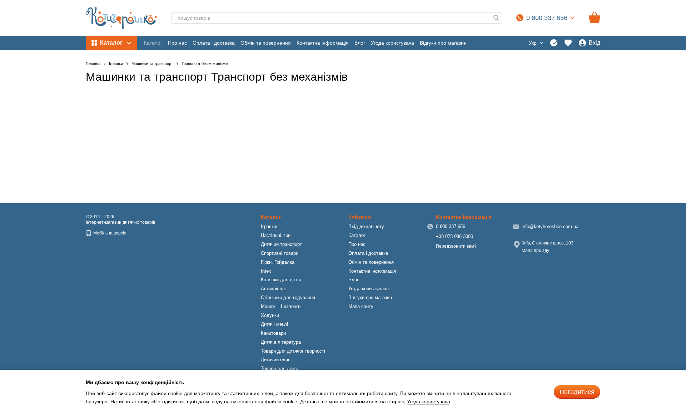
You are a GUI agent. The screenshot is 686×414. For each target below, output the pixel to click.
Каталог (153, 43)
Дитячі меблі (274, 324)
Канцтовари (273, 333)
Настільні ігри (275, 235)
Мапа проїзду (535, 250)
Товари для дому (279, 368)
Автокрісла (273, 288)
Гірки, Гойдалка (277, 262)
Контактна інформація (323, 43)
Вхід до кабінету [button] (366, 226)
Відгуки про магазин (443, 43)
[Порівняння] (553, 42)
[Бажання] (568, 42)
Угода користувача (392, 43)
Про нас (177, 43)
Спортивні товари (279, 253)
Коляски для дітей (281, 279)
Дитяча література (281, 342)
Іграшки (269, 226)
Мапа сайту (360, 306)
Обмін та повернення (265, 43)
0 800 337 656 (546, 18)
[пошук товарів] (496, 18)
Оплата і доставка (214, 43)
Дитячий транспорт (281, 244)
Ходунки (270, 315)
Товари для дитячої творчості (293, 351)
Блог (359, 43)
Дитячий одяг (275, 359)
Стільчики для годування (288, 297)
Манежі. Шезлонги (280, 306)
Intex (266, 271)
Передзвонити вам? (456, 246)
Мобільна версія (109, 233)
